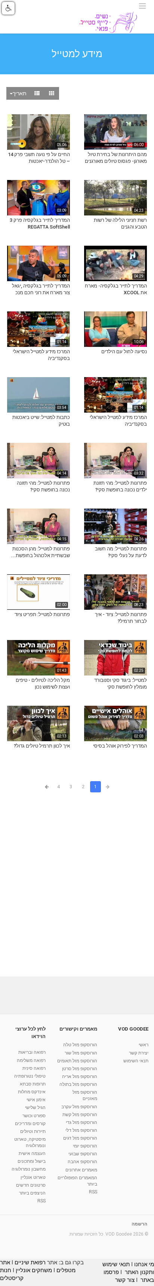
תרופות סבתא (33, 1084)
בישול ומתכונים (32, 1161)
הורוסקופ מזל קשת (79, 1114)
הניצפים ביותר (32, 1193)
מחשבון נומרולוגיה (29, 1169)
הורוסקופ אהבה (82, 1161)
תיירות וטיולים (33, 1131)
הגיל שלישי (35, 1107)
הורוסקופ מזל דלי (81, 1130)
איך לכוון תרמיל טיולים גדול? (42, 746)
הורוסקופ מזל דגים (80, 1138)
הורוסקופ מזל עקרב (79, 1106)
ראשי (143, 1044)
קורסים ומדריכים (30, 1123)
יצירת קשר (138, 1053)
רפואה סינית (34, 1068)
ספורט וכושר (34, 1115)
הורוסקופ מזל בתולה (78, 1084)
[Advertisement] (77, 886)
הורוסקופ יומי (85, 1146)
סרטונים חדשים (31, 1185)
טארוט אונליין (33, 1177)
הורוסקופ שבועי (82, 1153)
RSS (93, 1192)
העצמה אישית (32, 1153)
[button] (8, 8)
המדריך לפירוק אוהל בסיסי (120, 746)
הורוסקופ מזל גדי (81, 1122)
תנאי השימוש (135, 1060)
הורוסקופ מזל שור (81, 1053)
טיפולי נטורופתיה (30, 1076)
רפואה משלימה (31, 1060)
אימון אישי (36, 1099)
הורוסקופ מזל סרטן (79, 1068)
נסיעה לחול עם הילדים (124, 351)
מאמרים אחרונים (81, 1169)
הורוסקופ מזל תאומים (77, 1060)
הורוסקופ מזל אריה (79, 1076)
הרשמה (139, 1224)
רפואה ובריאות (32, 1052)
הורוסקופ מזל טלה (80, 1044)
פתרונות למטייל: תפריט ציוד (42, 614)
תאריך (20, 93)
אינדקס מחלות (32, 1091)
